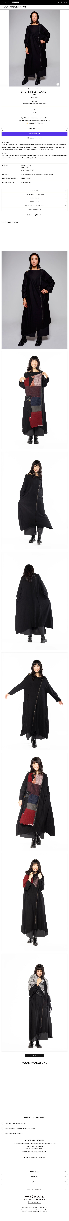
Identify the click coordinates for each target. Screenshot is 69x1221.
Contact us (41, 1157)
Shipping (32, 103)
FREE (34, 112)
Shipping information (34, 205)
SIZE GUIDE (34, 190)
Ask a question (34, 209)
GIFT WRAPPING (34, 201)
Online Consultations (34, 194)
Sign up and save (34, 1189)
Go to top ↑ (34, 1055)
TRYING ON (34, 198)
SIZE (34, 109)
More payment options (34, 138)
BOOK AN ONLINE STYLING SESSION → (34, 1152)
